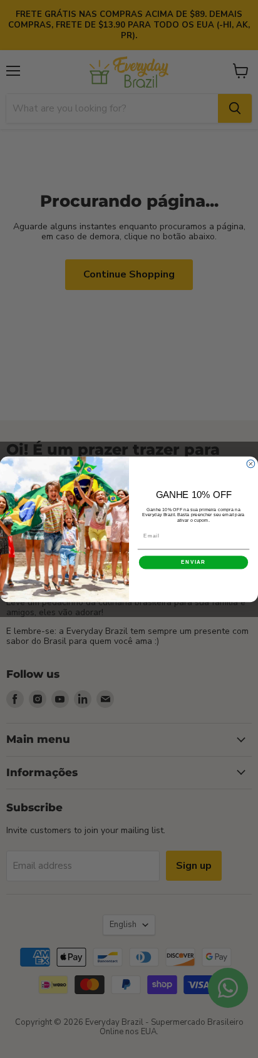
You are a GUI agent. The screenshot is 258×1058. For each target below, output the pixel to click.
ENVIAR (193, 562)
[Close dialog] (251, 464)
